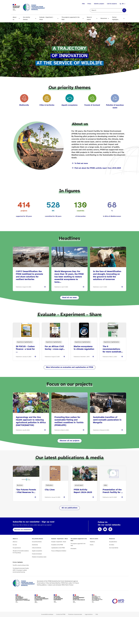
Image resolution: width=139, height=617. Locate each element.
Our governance (17, 547)
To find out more (81, 163)
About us (14, 18)
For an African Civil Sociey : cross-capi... (55, 347)
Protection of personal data (75, 614)
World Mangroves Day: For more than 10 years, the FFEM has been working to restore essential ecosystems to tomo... (69, 276)
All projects (73, 548)
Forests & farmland (37, 553)
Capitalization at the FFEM (58, 547)
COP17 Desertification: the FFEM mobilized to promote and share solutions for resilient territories (29, 275)
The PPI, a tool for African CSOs (21, 565)
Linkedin (110, 529)
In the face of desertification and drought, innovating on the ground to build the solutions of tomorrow (107, 275)
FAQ (83, 3)
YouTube (105, 529)
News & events (89, 18)
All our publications (69, 508)
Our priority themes (26, 18)
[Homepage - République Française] (34, 7)
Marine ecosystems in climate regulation (84, 347)
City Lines (50, 490)
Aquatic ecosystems (37, 550)
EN (123, 3)
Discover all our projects (69, 441)
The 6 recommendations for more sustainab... (113, 349)
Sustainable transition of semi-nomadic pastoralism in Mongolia (107, 420)
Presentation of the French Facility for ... (113, 491)
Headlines (92, 541)
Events (91, 544)
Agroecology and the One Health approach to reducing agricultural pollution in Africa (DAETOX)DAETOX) (31, 421)
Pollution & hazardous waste (39, 557)
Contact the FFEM (60, 614)
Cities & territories (36, 547)
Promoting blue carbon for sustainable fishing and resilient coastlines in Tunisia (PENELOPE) (68, 421)
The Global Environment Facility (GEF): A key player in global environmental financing (21, 570)
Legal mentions (89, 614)
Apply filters (124, 10)
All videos (111, 544)
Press (89, 3)
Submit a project (99, 3)
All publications (113, 541)
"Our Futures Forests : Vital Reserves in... (26, 491)
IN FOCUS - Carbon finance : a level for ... (25, 349)
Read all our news (69, 297)
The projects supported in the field (71, 18)
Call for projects (112, 3)
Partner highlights (115, 18)
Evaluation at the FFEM (57, 544)
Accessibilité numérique (47, 614)
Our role (15, 544)
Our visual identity (113, 547)
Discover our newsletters (23, 529)
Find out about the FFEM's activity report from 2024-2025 (98, 168)
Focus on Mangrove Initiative (58, 550)
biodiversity (35, 544)
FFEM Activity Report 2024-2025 (83, 491)
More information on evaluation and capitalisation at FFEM (69, 367)
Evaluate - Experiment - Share (46, 18)
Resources (104, 18)
